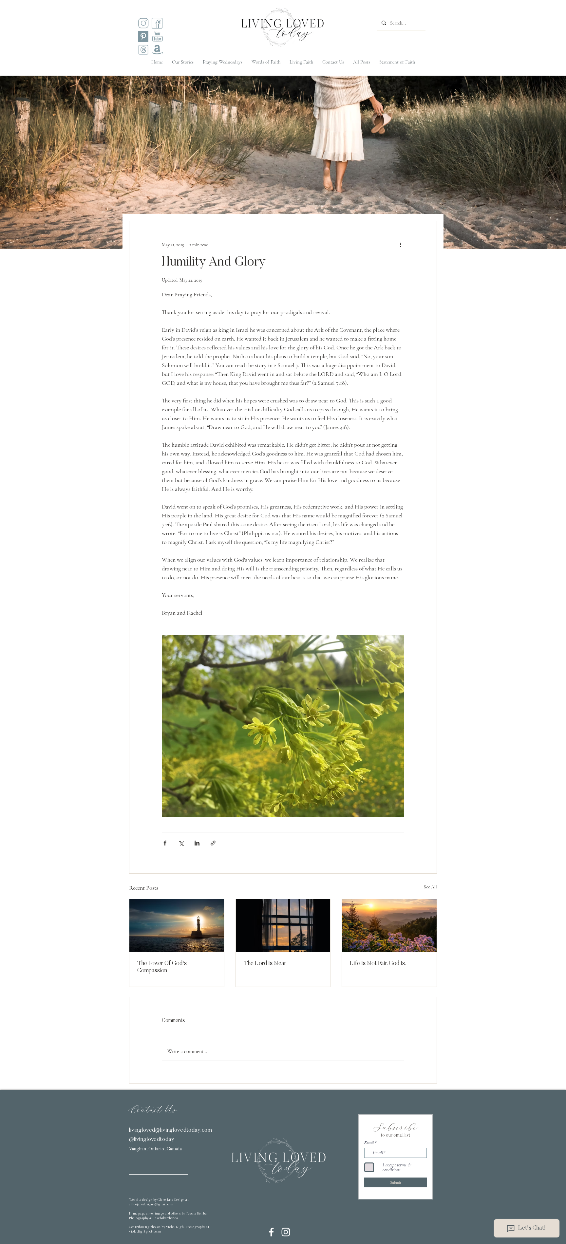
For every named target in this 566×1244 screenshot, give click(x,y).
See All (430, 887)
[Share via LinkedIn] (197, 843)
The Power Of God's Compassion (162, 967)
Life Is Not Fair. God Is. (378, 964)
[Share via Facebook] (165, 843)
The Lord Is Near (265, 964)
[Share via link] (213, 843)
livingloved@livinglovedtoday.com (170, 1130)
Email (369, 1143)
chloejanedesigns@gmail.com (151, 1204)
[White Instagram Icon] (286, 1232)
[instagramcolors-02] (157, 23)
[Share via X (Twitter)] (181, 843)
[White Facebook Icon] (271, 1232)
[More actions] (400, 245)
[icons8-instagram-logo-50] (143, 23)
